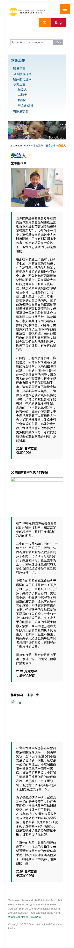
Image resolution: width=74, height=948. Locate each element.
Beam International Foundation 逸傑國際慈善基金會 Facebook (48, 32)
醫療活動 (19, 68)
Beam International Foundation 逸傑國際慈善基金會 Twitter (55, 32)
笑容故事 (19, 84)
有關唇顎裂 (21, 111)
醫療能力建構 (22, 79)
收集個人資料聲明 (18, 917)
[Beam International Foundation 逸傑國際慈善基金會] (37, 12)
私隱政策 (36, 917)
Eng (58, 22)
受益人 (22, 89)
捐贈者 (22, 100)
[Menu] (65, 9)
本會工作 (38, 145)
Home (27, 145)
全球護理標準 (22, 74)
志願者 (22, 94)
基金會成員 (25, 105)
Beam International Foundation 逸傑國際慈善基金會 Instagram (62, 32)
